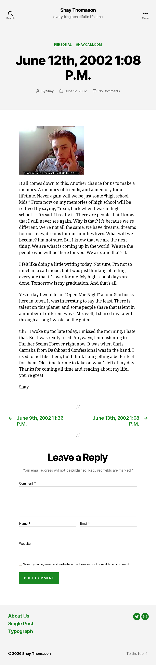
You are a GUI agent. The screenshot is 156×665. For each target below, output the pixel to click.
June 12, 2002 (76, 91)
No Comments (109, 91)
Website (25, 544)
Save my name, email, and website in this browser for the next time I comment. (76, 564)
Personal (63, 44)
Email (85, 524)
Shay (49, 91)
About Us (18, 616)
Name (24, 524)
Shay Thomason (78, 10)
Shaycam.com (89, 44)
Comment (27, 483)
